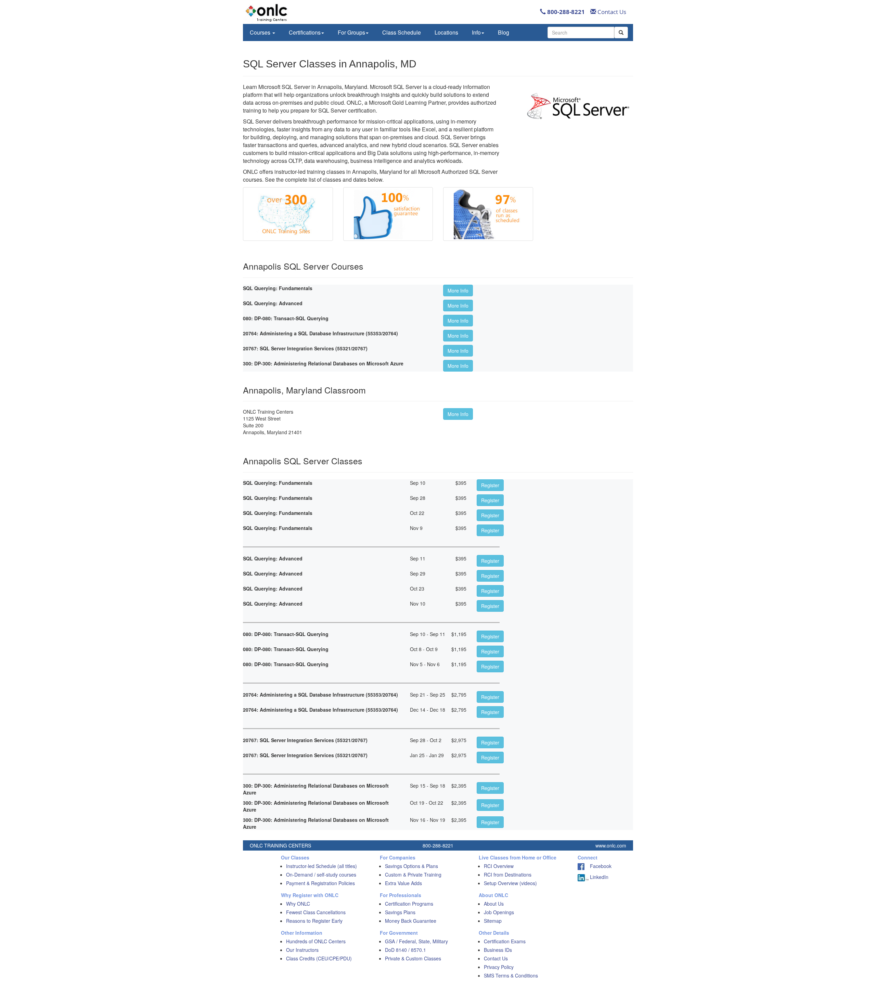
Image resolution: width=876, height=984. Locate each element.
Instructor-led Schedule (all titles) (321, 866)
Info (476, 32)
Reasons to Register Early (314, 920)
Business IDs (498, 949)
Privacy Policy (499, 966)
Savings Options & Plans (411, 866)
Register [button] (490, 485)
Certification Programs (409, 903)
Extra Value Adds (403, 883)
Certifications (305, 32)
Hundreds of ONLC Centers (316, 941)
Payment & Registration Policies (320, 883)
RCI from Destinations (507, 874)
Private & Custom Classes (413, 958)
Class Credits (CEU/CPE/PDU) (319, 958)
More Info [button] (458, 290)
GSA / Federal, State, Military (416, 941)
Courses (261, 32)
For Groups (351, 32)
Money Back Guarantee (410, 920)
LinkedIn (598, 876)
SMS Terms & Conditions (511, 975)
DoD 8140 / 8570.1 (405, 949)
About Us (494, 903)
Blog (503, 32)
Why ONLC (298, 903)
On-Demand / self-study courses (321, 874)
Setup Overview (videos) (510, 883)
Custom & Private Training (413, 874)
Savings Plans (400, 912)
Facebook (597, 866)
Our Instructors (302, 949)
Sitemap (493, 920)
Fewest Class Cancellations (316, 912)
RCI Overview (499, 866)
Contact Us (611, 12)
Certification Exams (505, 941)
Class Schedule (401, 32)
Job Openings (499, 912)
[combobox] (581, 32)
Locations (446, 32)
